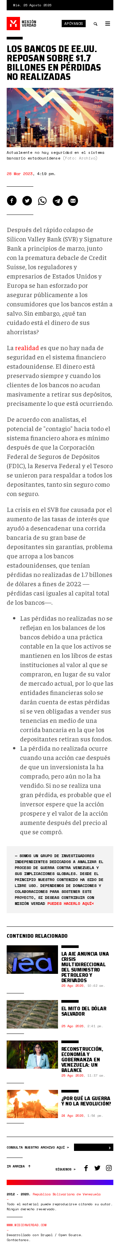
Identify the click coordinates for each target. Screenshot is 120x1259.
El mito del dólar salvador (83, 1011)
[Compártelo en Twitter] (27, 201)
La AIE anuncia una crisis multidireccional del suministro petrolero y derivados (85, 967)
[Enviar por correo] (73, 201)
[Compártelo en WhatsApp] (42, 201)
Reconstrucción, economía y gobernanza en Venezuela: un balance (82, 1059)
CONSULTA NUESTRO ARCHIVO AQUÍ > (39, 1147)
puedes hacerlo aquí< (70, 903)
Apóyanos (73, 23)
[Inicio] (22, 23)
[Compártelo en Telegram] (58, 201)
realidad (27, 347)
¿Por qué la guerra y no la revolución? (86, 1101)
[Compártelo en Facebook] (12, 201)
